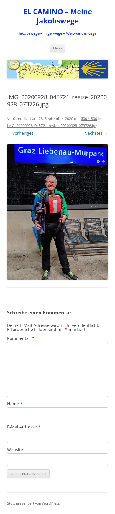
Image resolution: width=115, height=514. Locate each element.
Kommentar (20, 338)
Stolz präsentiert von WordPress (33, 503)
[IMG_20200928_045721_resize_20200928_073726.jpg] (57, 212)
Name (14, 404)
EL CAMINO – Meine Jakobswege (57, 16)
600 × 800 (89, 118)
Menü (57, 48)
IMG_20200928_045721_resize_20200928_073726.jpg (52, 125)
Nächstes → (96, 133)
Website (15, 449)
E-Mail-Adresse (23, 427)
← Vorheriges (20, 133)
